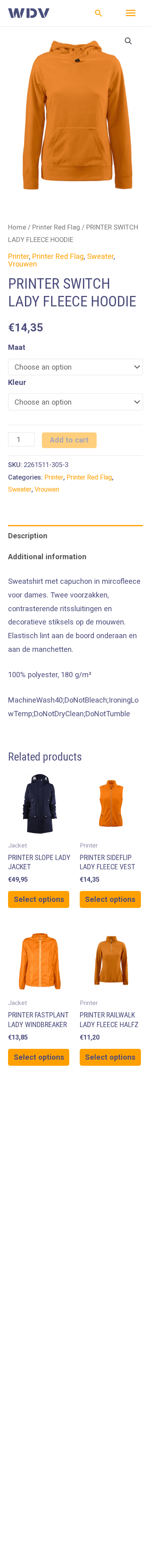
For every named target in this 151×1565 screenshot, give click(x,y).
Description (28, 535)
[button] (98, 13)
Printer (18, 256)
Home (17, 227)
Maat (16, 347)
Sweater (100, 256)
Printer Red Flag (56, 227)
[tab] (75, 535)
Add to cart (69, 440)
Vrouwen (22, 264)
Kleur (17, 382)
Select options (39, 899)
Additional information (47, 556)
